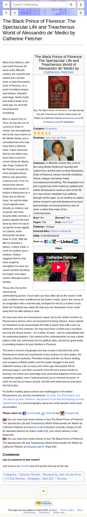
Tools (80, 13)
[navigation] (6, 4)
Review (6, 13)
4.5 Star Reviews (15, 478)
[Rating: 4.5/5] (42, 133)
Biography (51, 128)
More (23, 12)
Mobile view (59, 512)
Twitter (48, 413)
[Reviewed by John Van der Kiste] (59, 150)
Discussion (14, 13)
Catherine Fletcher (59, 72)
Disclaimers (44, 512)
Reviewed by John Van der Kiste (62, 474)
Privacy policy (67, 510)
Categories (10, 474)
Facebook (32, 413)
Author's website (59, 231)
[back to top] (43, 491)
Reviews (62, 478)
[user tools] (80, 4)
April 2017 (67, 222)
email (23, 466)
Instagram (70, 413)
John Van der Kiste (56, 137)
